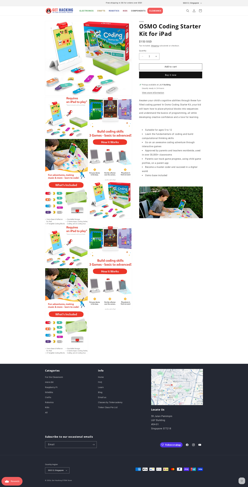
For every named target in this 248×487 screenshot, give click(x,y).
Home (101, 377)
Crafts (48, 397)
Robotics (49, 402)
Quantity (142, 51)
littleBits (49, 392)
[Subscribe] (93, 444)
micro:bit (49, 382)
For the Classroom (54, 377)
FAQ (100, 382)
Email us (102, 397)
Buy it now (170, 75)
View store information (153, 93)
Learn (101, 387)
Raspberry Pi (51, 387)
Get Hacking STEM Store (62, 480)
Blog (100, 392)
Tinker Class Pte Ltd (107, 407)
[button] (188, 11)
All (46, 412)
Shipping (155, 46)
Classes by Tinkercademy (110, 402)
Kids (47, 407)
